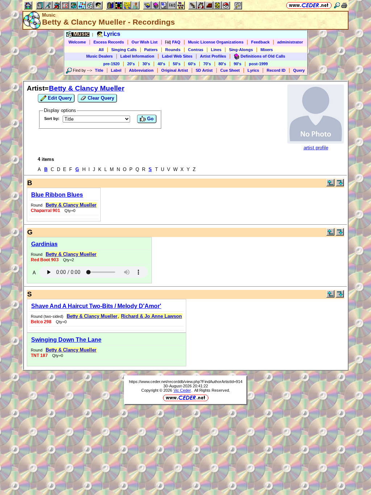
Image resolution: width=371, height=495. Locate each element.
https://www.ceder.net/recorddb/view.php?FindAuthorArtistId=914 (185, 381)
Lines (216, 49)
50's (176, 64)
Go (150, 118)
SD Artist (204, 70)
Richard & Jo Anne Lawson (151, 316)
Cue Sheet (230, 70)
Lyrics (253, 70)
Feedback (260, 42)
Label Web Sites (177, 56)
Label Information (137, 56)
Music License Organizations (215, 42)
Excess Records (108, 42)
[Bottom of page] (340, 184)
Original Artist (174, 70)
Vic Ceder (182, 390)
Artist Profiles (213, 56)
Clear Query (100, 98)
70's (207, 64)
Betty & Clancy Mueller (86, 88)
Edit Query (59, 98)
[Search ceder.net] (337, 5)
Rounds (172, 49)
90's (237, 64)
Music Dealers (99, 56)
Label (116, 70)
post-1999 (258, 64)
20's (131, 64)
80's (222, 64)
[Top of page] (330, 184)
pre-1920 (111, 64)
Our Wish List (145, 42)
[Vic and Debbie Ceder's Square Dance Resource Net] (309, 5)
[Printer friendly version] (344, 5)
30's (146, 64)
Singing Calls (124, 49)
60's (192, 64)
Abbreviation (141, 70)
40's (161, 64)
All (101, 49)
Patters (151, 49)
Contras (195, 49)
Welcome (77, 42)
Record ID (276, 70)
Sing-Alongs (241, 49)
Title (99, 70)
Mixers (266, 49)
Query (299, 70)
